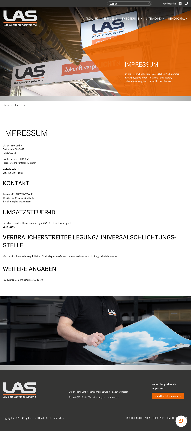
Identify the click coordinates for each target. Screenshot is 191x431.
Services (109, 18)
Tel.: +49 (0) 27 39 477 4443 (82, 397)
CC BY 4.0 (38, 279)
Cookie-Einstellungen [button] (138, 418)
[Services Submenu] (115, 18)
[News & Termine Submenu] (140, 18)
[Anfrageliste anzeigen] (180, 3)
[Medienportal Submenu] (186, 18)
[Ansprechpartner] (186, 3)
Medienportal (176, 18)
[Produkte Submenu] (99, 18)
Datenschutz (174, 418)
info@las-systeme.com (108, 397)
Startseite (7, 104)
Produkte (92, 18)
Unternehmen (153, 18)
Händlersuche (169, 3)
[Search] (150, 4)
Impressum (159, 418)
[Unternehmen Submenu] (163, 18)
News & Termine (129, 18)
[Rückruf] (181, 421)
